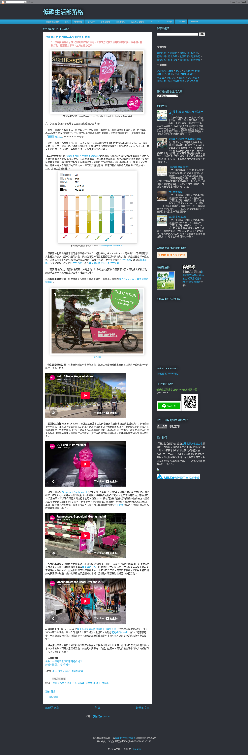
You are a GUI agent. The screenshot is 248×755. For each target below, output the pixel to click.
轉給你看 (161, 81)
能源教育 (195, 56)
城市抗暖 (172, 60)
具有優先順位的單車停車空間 (104, 263)
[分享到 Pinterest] (64, 678)
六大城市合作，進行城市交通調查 (82, 156)
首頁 (67, 22)
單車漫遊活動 (89, 567)
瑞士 (98, 683)
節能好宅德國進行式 (185, 74)
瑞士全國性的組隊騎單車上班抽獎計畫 (96, 629)
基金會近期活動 (52, 22)
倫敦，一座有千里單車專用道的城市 (63, 661)
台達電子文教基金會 (192, 443)
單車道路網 (76, 263)
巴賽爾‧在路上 (55, 136)
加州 (170, 74)
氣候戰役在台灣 (137, 22)
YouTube (181, 22)
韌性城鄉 (184, 60)
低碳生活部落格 (63, 12)
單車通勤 (90, 683)
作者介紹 (78, 22)
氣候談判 (161, 56)
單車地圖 (126, 260)
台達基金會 (105, 22)
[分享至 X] (59, 678)
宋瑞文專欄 (192, 81)
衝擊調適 (184, 53)
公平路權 (118, 505)
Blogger (137, 749)
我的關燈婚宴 (175, 192)
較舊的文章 (143, 707)
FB (151, 22)
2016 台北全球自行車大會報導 (68, 671)
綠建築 (194, 53)
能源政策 (184, 56)
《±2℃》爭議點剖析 (178, 167)
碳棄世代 (161, 74)
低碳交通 (171, 78)
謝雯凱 (105, 683)
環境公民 (161, 60)
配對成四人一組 (120, 632)
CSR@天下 (193, 78)
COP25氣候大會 (165, 71)
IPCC (178, 71)
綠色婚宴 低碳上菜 (177, 217)
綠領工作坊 (120, 22)
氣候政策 (172, 56)
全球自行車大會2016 (63, 683)
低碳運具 (79, 683)
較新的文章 (52, 707)
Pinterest (194, 22)
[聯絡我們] (158, 470)
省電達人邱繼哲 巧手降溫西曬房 (184, 139)
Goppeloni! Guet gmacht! (74, 492)
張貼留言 (53, 697)
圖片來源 (97, 357)
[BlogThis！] (56, 678)
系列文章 (91, 22)
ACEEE (161, 78)
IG (159, 22)
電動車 (181, 78)
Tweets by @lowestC (167, 374)
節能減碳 (161, 53)
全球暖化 (172, 53)
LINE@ (169, 22)
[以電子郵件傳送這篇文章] (53, 678)
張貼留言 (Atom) (101, 716)
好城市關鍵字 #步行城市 (58, 664)
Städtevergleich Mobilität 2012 (111, 245)
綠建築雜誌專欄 (176, 81)
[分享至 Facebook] (61, 678)
